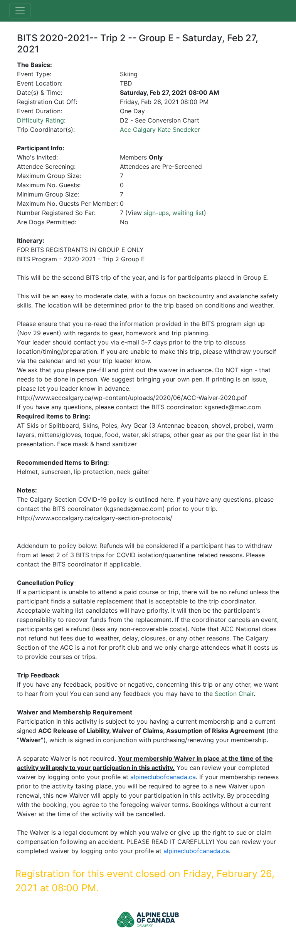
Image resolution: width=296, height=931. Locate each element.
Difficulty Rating (40, 120)
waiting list (188, 213)
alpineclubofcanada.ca (163, 777)
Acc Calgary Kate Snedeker (160, 129)
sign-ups (156, 213)
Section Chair (234, 693)
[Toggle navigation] (20, 10)
